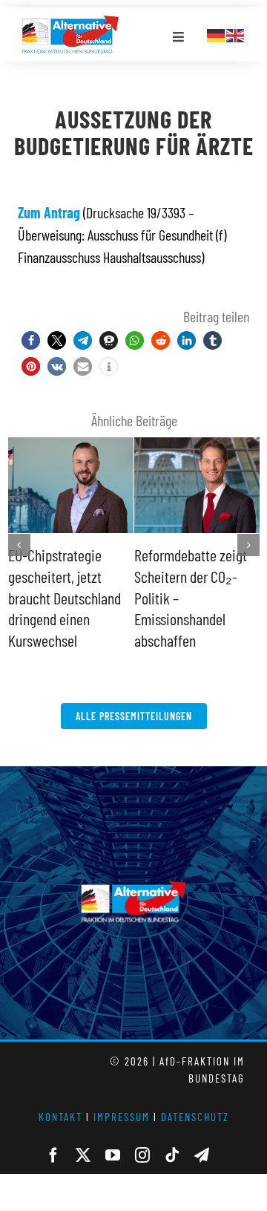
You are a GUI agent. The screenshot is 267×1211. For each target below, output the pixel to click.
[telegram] (201, 1134)
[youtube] (112, 1134)
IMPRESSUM (121, 1096)
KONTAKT (60, 1096)
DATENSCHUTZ (195, 1096)
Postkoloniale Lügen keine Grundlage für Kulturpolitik (189, 576)
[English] (235, 33)
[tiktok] (172, 1134)
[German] (216, 33)
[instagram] (142, 1134)
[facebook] (53, 1134)
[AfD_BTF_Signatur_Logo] (70, 23)
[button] (31, 340)
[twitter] (83, 1134)
